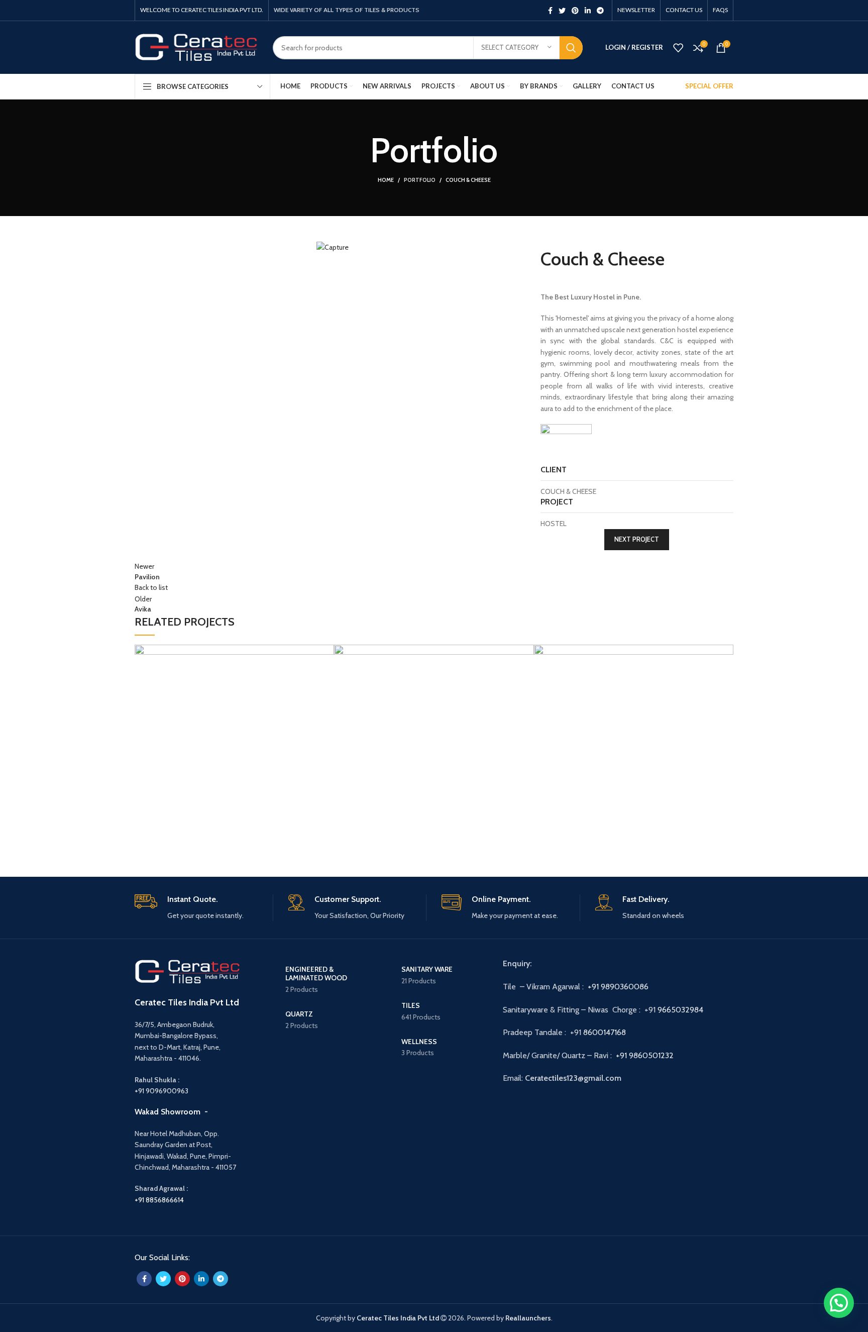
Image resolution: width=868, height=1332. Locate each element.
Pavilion (154, 836)
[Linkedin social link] (588, 10)
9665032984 (681, 1009)
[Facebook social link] (550, 10)
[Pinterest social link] (575, 10)
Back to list (151, 587)
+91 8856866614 (159, 1199)
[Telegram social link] (600, 10)
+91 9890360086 (618, 986)
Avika (347, 836)
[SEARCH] (571, 47)
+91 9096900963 (161, 1090)
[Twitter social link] (562, 10)
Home (386, 179)
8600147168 (604, 1032)
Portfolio (420, 179)
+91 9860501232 (645, 1055)
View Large (147, 795)
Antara (550, 836)
